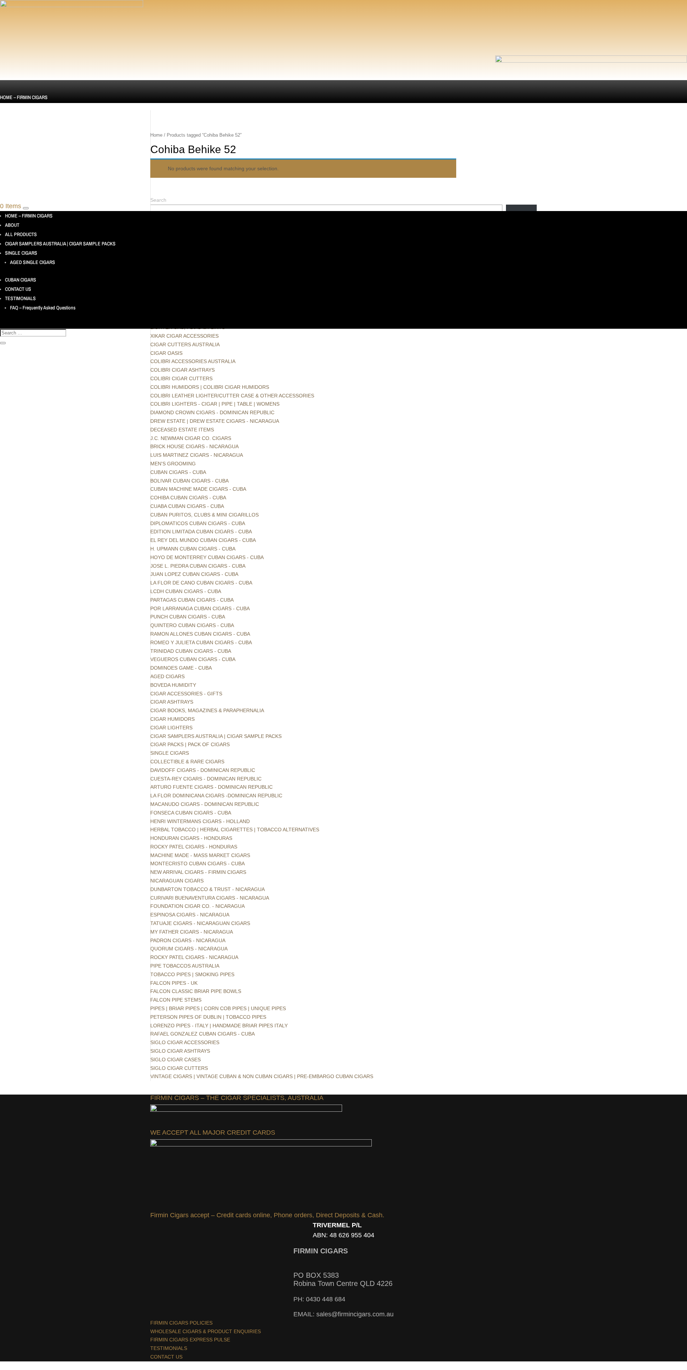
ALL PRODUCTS (16, 116)
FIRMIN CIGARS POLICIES (181, 1323)
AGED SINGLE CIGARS (32, 262)
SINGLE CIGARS (16, 134)
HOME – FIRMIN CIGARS (24, 97)
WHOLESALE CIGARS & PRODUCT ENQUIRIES (205, 1331)
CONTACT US (13, 170)
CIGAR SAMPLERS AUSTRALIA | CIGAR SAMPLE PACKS (55, 125)
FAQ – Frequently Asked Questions (42, 307)
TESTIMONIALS (15, 180)
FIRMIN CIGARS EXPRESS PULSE (190, 1339)
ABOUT (7, 106)
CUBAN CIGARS (15, 161)
